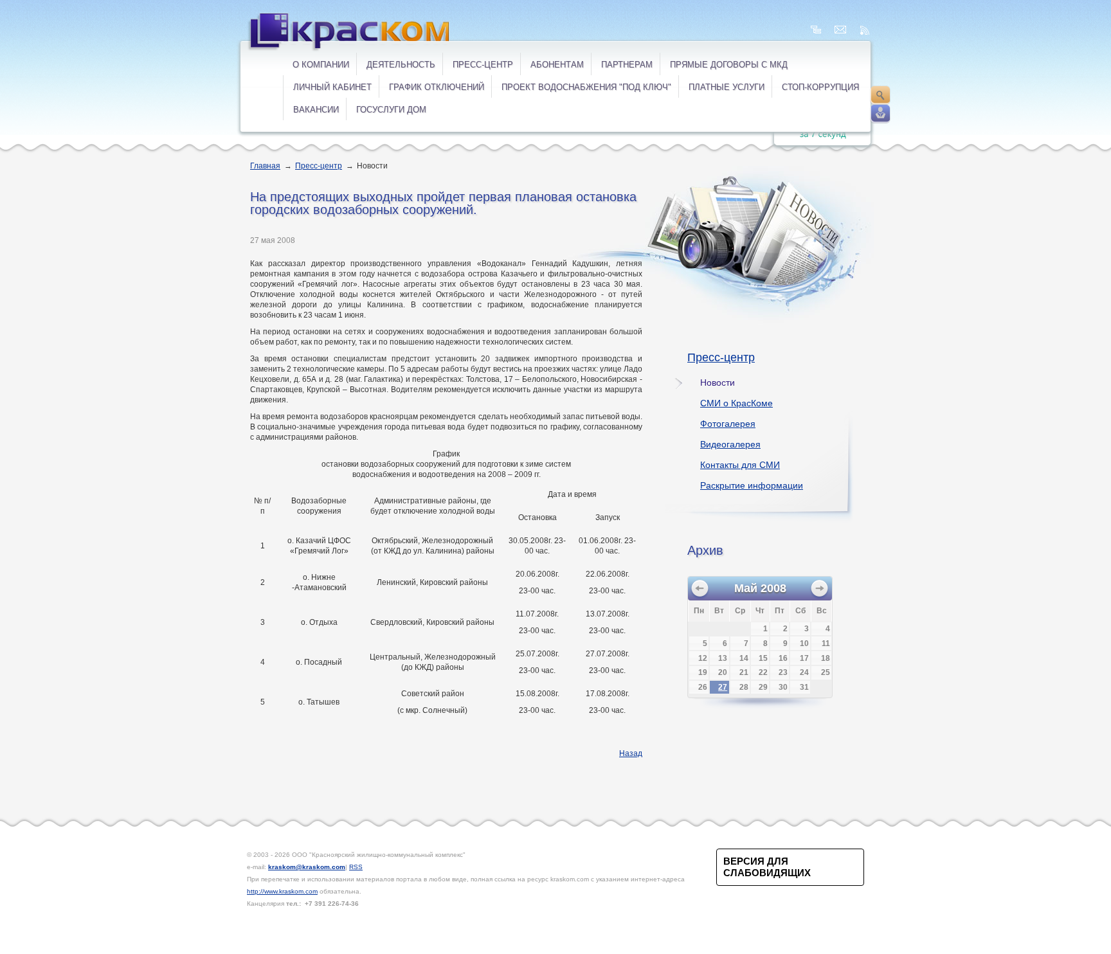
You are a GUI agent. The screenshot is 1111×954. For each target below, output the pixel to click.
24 (804, 672)
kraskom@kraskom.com (306, 866)
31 (804, 687)
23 (783, 672)
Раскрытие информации (751, 485)
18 (825, 658)
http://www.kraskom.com (282, 891)
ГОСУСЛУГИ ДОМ (391, 109)
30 (783, 687)
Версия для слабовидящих (767, 867)
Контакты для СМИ (740, 465)
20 (722, 672)
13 (722, 658)
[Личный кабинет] (880, 114)
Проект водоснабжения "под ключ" (586, 87)
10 (804, 643)
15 (763, 658)
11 (826, 643)
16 (783, 658)
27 (722, 687)
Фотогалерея (727, 424)
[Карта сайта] (816, 30)
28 (743, 687)
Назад (630, 753)
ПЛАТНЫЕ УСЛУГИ (726, 87)
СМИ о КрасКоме (736, 403)
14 (743, 658)
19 (702, 672)
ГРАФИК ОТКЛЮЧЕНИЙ (436, 87)
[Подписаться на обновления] (865, 30)
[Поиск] (880, 95)
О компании (321, 64)
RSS (356, 866)
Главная (265, 165)
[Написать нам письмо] (840, 30)
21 (743, 672)
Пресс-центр (483, 64)
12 (702, 658)
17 (804, 658)
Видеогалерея (730, 444)
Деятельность (400, 64)
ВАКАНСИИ (316, 109)
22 (763, 672)
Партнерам (627, 64)
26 (702, 687)
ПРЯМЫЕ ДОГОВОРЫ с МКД (729, 64)
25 (825, 672)
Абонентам (557, 64)
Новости (717, 382)
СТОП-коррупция (820, 87)
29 (763, 687)
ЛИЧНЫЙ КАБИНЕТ (332, 87)
